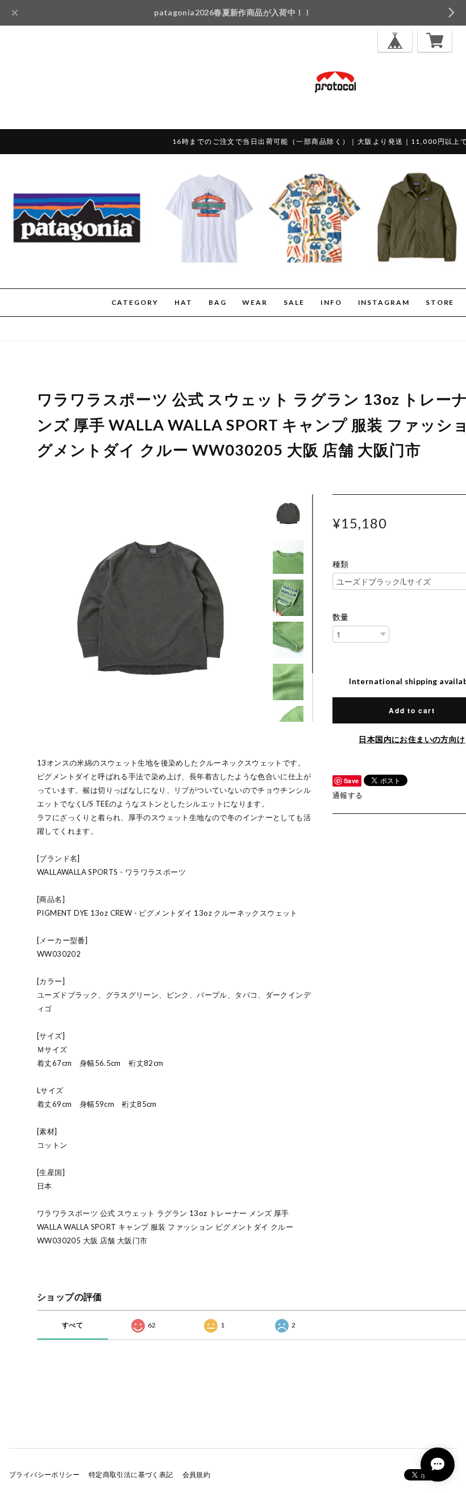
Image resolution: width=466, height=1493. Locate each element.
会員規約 (196, 1474)
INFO (331, 302)
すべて (72, 1325)
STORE (440, 302)
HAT (183, 302)
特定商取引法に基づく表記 (131, 1474)
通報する (347, 795)
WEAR (255, 302)
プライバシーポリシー (44, 1474)
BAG (218, 302)
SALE (294, 302)
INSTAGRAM (384, 302)
